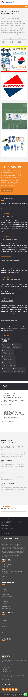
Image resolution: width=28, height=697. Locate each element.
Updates (4, 629)
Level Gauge (5, 601)
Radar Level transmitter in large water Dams (12, 571)
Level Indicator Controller (8, 591)
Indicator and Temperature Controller (11, 599)
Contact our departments (6, 532)
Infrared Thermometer (7, 606)
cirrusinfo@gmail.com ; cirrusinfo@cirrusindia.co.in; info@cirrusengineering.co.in (7, 527)
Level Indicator (5, 603)
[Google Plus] (18, 522)
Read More (6, 213)
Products (4, 623)
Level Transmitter (6, 594)
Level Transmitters (6, 564)
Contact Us (4, 636)
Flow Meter (5, 587)
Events (3, 632)
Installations (5, 626)
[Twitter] (16, 522)
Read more (6, 335)
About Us (4, 620)
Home (3, 617)
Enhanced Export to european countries (11, 574)
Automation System (6, 608)
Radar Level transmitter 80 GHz (9, 568)
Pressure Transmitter (7, 596)
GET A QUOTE (22, 2)
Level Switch (5, 589)
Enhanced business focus (8, 578)
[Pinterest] (20, 522)
